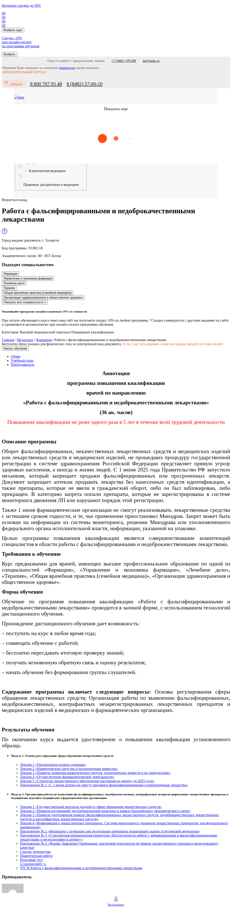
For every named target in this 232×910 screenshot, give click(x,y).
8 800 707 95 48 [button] (46, 84)
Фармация (10, 273)
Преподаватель (22, 364)
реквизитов (67, 68)
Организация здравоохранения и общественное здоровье (43, 297)
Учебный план (22, 360)
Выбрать (9, 54)
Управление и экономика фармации (28, 278)
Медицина (25, 340)
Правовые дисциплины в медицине (51, 185)
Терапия (9, 288)
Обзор (15, 356)
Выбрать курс (13, 30)
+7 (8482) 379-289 (123, 61)
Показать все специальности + (25, 302)
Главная (8, 340)
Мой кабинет (116, 904)
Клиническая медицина (47, 171)
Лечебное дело (14, 283)
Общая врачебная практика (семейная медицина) (37, 292)
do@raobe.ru (151, 61)
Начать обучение (15, 348)
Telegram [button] (16, 84)
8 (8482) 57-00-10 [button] (85, 84)
